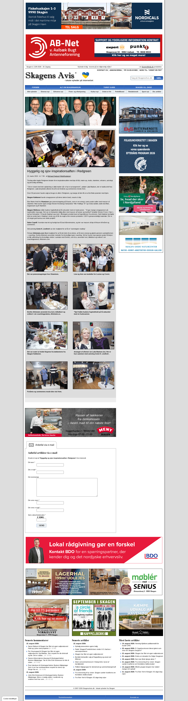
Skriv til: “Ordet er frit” (150, 70)
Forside (35, 87)
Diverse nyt (45, 91)
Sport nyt (145, 91)
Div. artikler (157, 91)
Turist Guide (109, 87)
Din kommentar (33, 477)
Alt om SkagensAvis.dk (70, 87)
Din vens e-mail (34, 508)
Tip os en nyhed (131, 70)
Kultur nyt (95, 91)
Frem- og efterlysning (77, 91)
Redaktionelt (133, 91)
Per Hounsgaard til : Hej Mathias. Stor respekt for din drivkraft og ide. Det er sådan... (48, 653)
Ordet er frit (106, 91)
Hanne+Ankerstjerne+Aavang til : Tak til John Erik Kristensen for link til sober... (48, 660)
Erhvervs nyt (58, 91)
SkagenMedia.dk (148, 67)
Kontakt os (102, 70)
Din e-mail (32, 470)
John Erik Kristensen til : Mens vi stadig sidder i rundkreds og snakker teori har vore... (45, 677)
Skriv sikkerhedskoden (37, 515)
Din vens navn (33, 500)
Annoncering (116, 70)
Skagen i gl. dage (144, 87)
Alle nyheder (32, 91)
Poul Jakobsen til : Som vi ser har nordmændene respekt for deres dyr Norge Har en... (48, 667)
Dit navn (31, 462)
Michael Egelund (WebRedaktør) (59, 176)
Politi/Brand (119, 91)
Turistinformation (65, 697)
